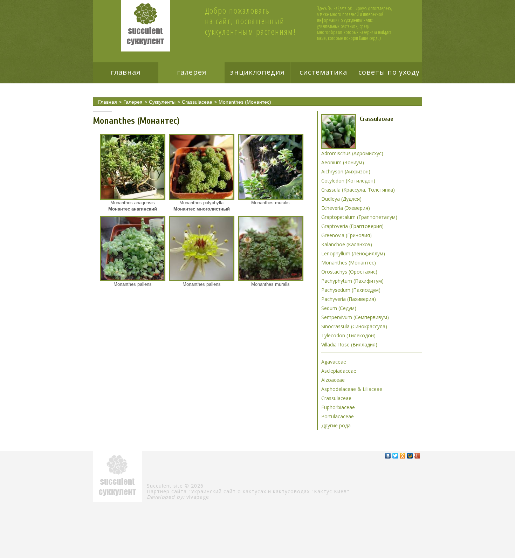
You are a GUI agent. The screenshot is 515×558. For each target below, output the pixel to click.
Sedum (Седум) (338, 308)
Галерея (191, 72)
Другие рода (336, 425)
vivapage (197, 497)
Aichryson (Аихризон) (345, 171)
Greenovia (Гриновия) (346, 235)
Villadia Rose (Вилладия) (349, 344)
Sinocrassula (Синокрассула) (354, 326)
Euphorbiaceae (338, 407)
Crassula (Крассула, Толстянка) (358, 189)
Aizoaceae (333, 380)
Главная (125, 72)
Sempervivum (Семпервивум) (355, 317)
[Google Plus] (417, 455)
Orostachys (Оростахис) (349, 271)
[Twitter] (395, 455)
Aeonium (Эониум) (342, 162)
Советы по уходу (389, 72)
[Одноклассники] (402, 455)
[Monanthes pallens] (132, 248)
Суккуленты (162, 102)
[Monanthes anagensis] (132, 167)
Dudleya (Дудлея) (341, 198)
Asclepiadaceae (338, 370)
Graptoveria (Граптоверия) (352, 226)
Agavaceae (333, 361)
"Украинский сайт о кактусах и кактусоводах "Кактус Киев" (268, 491)
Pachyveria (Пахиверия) (348, 299)
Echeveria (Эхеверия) (345, 208)
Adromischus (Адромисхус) (352, 153)
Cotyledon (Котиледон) (348, 180)
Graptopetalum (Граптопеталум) (359, 217)
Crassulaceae (197, 102)
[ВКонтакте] (388, 455)
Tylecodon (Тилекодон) (348, 335)
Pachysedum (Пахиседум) (350, 290)
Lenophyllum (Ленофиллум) (353, 253)
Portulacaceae (337, 416)
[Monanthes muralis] (270, 167)
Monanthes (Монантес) (245, 102)
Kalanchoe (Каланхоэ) (346, 244)
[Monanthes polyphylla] (201, 167)
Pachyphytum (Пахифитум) (352, 280)
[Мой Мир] (410, 455)
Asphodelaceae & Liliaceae (351, 389)
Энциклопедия (257, 72)
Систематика (323, 72)
